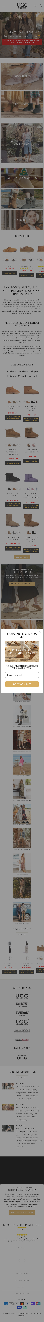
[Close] (40, 631)
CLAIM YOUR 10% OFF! (22, 684)
